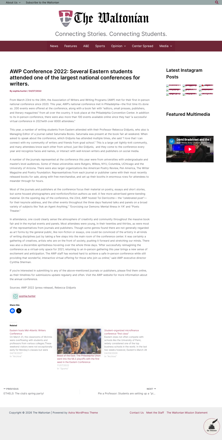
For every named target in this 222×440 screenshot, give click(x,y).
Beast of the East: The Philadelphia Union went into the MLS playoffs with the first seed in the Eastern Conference (79, 358)
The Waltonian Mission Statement (187, 412)
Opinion (116, 46)
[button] (19, 2)
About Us (11, 2)
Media (164, 46)
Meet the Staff (155, 412)
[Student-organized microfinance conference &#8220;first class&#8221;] (128, 343)
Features (70, 46)
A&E (86, 46)
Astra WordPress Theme (83, 412)
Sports (100, 46)
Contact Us (137, 412)
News (54, 46)
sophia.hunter (27, 296)
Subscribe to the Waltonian (42, 2)
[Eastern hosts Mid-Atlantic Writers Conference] (33, 343)
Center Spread (142, 46)
